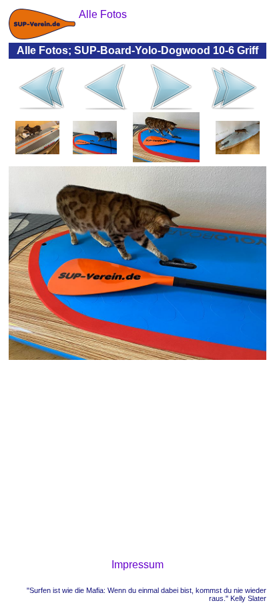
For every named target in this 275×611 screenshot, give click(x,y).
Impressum (137, 564)
